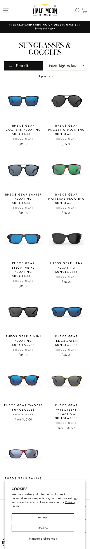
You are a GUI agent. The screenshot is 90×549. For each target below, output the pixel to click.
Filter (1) (21, 65)
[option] (45, 27)
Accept (42, 517)
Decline (43, 528)
